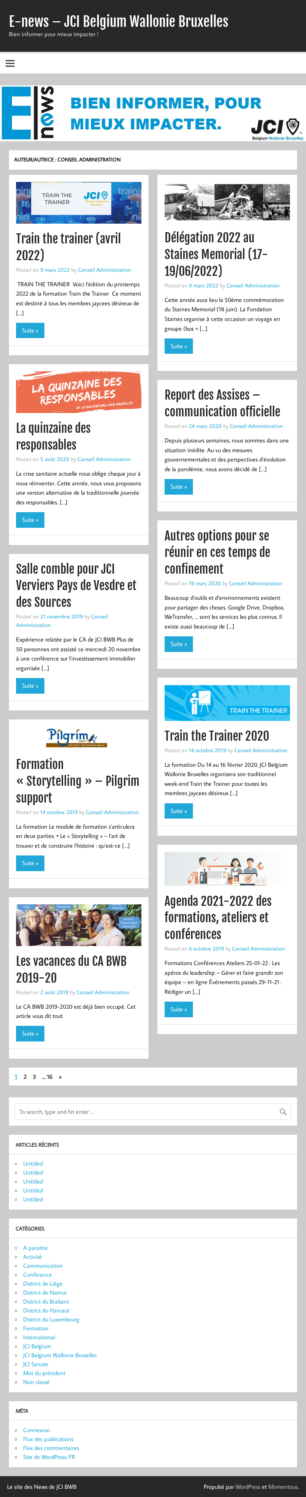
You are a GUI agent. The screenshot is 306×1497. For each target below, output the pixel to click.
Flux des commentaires (51, 1448)
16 (50, 1077)
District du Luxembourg (51, 1319)
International (39, 1337)
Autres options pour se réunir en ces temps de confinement (217, 553)
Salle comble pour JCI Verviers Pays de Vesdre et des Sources (76, 586)
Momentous (283, 1486)
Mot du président (44, 1373)
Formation (36, 1328)
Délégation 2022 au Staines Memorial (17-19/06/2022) (216, 254)
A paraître (35, 1247)
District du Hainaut (46, 1310)
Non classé (36, 1382)
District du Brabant (46, 1301)
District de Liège (43, 1283)
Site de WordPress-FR (49, 1456)
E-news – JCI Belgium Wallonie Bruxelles (118, 21)
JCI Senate (36, 1364)
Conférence (37, 1274)
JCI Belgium (37, 1346)
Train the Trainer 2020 (217, 736)
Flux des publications (48, 1439)
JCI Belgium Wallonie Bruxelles (60, 1355)
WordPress (247, 1486)
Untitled (33, 1163)
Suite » (30, 330)
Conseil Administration (104, 269)
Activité (32, 1256)
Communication (43, 1265)
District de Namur (45, 1292)
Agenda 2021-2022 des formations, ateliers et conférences (218, 918)
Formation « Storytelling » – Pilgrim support (78, 781)
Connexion (36, 1430)
